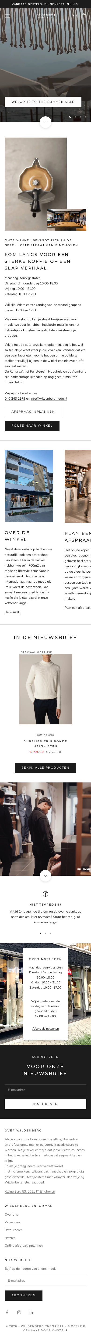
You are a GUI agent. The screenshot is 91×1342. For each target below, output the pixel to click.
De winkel (12, 612)
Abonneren (23, 1295)
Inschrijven (45, 1104)
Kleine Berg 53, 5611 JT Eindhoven (30, 1191)
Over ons (11, 1214)
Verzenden (12, 1222)
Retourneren (14, 1230)
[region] (45, 65)
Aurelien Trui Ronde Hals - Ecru (45, 744)
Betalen (10, 1238)
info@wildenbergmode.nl (49, 398)
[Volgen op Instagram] (19, 1312)
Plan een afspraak (78, 607)
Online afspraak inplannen (24, 1245)
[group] (45, 829)
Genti (17, 102)
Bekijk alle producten (45, 768)
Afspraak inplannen (33, 412)
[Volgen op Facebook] (7, 1312)
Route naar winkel (32, 426)
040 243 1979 (15, 398)
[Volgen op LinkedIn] (31, 1312)
